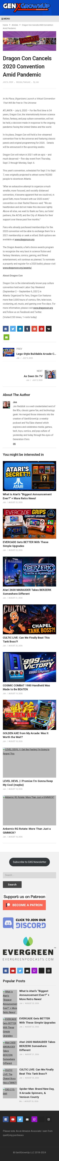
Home (5, 25)
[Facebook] (6, 970)
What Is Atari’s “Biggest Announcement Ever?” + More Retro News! (34, 995)
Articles (15, 25)
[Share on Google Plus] (34, 329)
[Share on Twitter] (13, 329)
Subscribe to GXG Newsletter (29, 861)
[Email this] (6, 337)
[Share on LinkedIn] (20, 329)
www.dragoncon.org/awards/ (17, 268)
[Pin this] (41, 329)
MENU (7, 18)
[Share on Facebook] (6, 329)
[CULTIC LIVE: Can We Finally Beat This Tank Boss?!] (10, 1076)
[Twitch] (34, 970)
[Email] (14, 444)
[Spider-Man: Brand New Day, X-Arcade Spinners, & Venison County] (10, 1093)
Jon (15, 402)
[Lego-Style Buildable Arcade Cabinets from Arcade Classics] (29, 353)
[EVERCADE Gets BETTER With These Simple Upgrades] (10, 1027)
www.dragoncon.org (24, 239)
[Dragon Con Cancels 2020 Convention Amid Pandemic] (29, 476)
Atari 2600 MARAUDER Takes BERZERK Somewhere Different (37, 1046)
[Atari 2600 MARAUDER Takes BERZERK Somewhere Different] (10, 1053)
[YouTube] (13, 970)
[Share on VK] (49, 329)
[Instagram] (49, 970)
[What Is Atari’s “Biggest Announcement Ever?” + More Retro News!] (10, 1002)
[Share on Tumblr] (27, 329)
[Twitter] (20, 970)
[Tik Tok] (41, 970)
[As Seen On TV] (29, 375)
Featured (26, 82)
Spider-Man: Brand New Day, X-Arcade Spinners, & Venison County (36, 1093)
